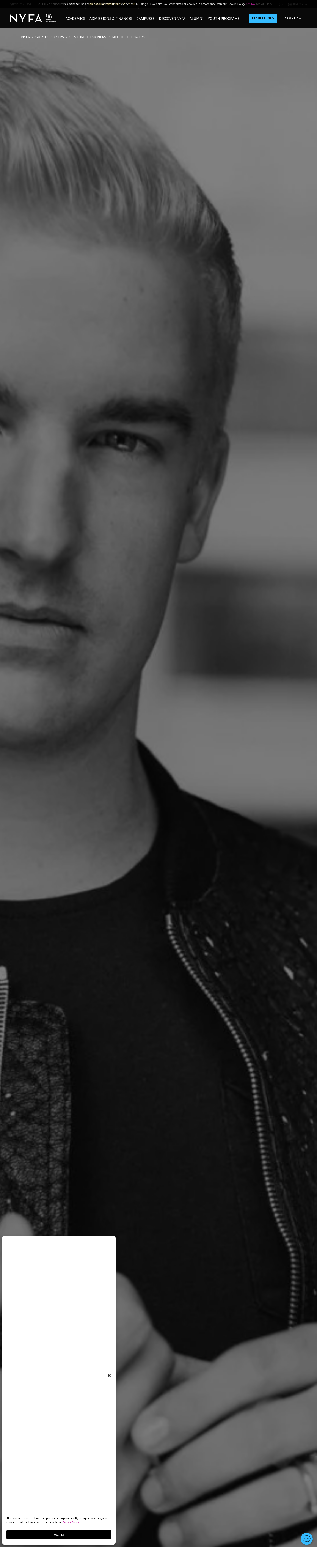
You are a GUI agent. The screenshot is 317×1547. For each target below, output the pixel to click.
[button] (109, 1375)
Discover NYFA (172, 18)
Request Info (263, 18)
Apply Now (293, 18)
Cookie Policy (71, 1522)
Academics (75, 18)
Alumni (197, 18)
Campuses (146, 18)
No (253, 4)
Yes (248, 4)
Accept (59, 1534)
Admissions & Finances (110, 18)
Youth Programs (224, 18)
